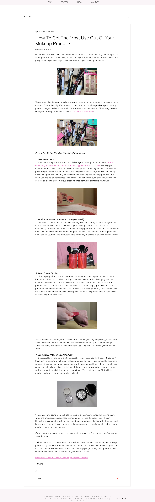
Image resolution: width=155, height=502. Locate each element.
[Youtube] (117, 498)
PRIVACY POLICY (78, 501)
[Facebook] (120, 498)
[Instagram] (125, 498)
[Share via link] (36, 471)
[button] (64, 2)
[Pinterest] (123, 498)
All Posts (27, 17)
